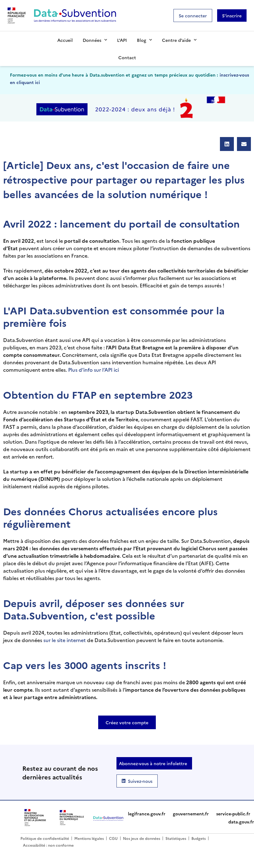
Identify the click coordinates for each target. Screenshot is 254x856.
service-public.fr (233, 813)
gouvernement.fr (191, 813)
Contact (127, 57)
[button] (227, 144)
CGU (113, 838)
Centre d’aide (176, 40)
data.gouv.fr (241, 821)
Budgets (198, 838)
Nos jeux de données (141, 838)
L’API (122, 40)
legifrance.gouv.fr (146, 813)
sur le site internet (64, 639)
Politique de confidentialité (44, 838)
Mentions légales (89, 838)
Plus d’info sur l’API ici (93, 369)
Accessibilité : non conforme (48, 845)
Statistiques (175, 838)
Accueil (65, 40)
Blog (141, 40)
